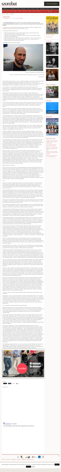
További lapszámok (49, 37)
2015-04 (6, 387)
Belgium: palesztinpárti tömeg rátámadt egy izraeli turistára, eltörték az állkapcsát (52, 152)
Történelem (21, 18)
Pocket (13, 383)
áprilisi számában (10, 27)
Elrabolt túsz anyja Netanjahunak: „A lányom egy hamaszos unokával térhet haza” (52, 142)
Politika (7, 13)
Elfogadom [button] (57, 464)
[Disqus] (23, 405)
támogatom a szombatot (51, 3)
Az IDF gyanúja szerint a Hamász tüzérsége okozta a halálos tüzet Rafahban (52, 148)
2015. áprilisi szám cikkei (50, 34)
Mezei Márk (6, 18)
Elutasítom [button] (28, 466)
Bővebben (33, 466)
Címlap (3, 13)
